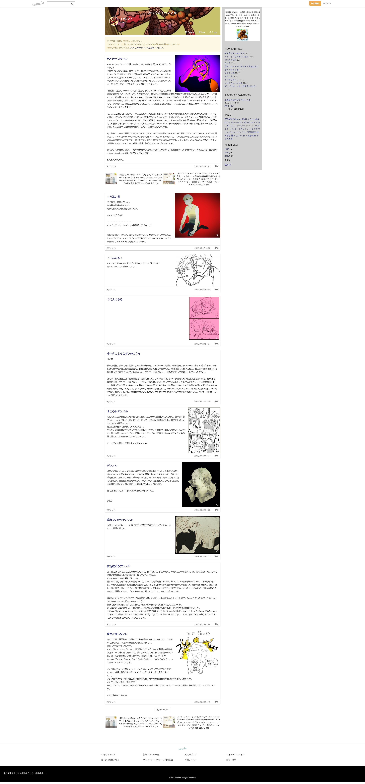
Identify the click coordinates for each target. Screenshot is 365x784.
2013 (227, 155)
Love (202, 32)
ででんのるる (114, 299)
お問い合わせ (191, 759)
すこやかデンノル (117, 411)
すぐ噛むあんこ (232, 79)
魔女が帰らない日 (117, 634)
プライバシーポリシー (153, 759)
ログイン (327, 3)
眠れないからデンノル (120, 519)
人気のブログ (191, 754)
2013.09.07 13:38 (202, 248)
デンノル (112, 465)
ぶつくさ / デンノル (162, 12)
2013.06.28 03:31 (202, 556)
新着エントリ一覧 (151, 754)
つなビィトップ (108, 754)
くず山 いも (126, 18)
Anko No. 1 (230, 105)
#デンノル (111, 166)
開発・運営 (231, 759)
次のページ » (162, 709)
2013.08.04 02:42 (202, 289)
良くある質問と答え (110, 759)
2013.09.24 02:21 (202, 166)
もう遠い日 (113, 196)
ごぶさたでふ (231, 59)
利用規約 (169, 759)
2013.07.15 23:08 (202, 401)
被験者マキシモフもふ (235, 53)
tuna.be (182, 748)
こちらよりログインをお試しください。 (147, 47)
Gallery (190, 32)
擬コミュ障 (230, 72)
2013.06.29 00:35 (202, 509)
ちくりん (229, 76)
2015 (227, 149)
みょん (228, 63)
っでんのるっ (114, 257)
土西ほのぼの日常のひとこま (238, 99)
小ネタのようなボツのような (123, 353)
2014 (227, 152)
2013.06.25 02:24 (202, 624)
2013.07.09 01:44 (202, 455)
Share (214, 32)
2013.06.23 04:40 (202, 701)
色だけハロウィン (117, 59)
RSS (229, 164)
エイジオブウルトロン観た (237, 56)
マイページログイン (235, 754)
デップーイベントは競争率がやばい (240, 86)
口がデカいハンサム (234, 82)
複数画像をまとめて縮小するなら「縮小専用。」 (25, 773)
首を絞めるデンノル (118, 566)
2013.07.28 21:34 (202, 343)
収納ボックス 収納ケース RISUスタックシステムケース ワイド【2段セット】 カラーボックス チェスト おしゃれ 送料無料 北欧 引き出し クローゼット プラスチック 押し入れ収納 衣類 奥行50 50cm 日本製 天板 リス (141, 178)
